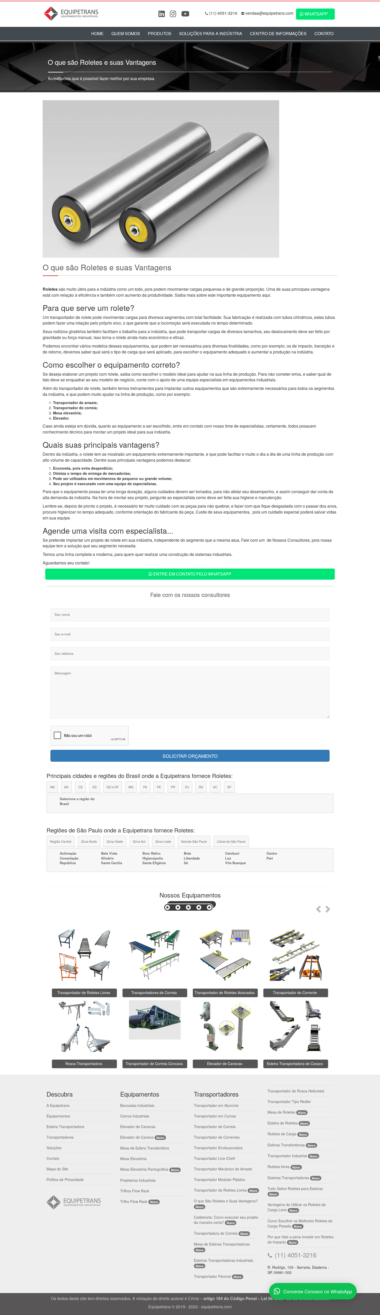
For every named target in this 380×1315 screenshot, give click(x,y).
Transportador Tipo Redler (289, 1101)
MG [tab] (130, 787)
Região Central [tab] (60, 841)
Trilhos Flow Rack (134, 1190)
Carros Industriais (134, 1116)
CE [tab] (80, 787)
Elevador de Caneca (137, 1137)
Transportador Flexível (213, 1276)
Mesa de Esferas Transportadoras (222, 1244)
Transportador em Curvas (215, 1116)
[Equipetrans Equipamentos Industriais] (73, 12)
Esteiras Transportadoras (288, 1177)
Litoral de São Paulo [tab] (231, 841)
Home (97, 33)
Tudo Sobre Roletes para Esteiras (295, 1188)
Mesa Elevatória (133, 1158)
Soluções (54, 1147)
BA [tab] (66, 787)
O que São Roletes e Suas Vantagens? (226, 1200)
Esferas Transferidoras (286, 1144)
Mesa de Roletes (281, 1112)
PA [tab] (145, 787)
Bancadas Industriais (137, 1105)
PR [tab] (173, 787)
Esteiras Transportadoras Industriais (223, 1260)
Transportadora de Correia (216, 1233)
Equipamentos (58, 1116)
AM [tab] (52, 787)
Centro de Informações (278, 33)
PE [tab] (159, 787)
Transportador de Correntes (217, 1137)
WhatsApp (315, 14)
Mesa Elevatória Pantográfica (144, 1169)
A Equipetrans (58, 1105)
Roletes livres (279, 1166)
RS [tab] (201, 787)
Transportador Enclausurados (218, 1147)
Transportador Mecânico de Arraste (223, 1168)
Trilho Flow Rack (133, 1201)
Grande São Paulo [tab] (194, 841)
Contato (323, 33)
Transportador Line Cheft (214, 1158)
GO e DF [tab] (113, 787)
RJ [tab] (187, 787)
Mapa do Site (57, 1168)
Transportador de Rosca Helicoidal (296, 1090)
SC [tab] (215, 787)
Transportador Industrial (287, 1155)
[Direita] (329, 907)
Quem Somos (125, 33)
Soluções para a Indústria (210, 33)
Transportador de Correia (214, 1126)
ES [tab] (95, 787)
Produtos (159, 33)
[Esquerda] (318, 907)
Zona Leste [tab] (163, 841)
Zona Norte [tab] (89, 841)
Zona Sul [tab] (139, 841)
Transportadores (60, 1137)
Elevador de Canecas (137, 1126)
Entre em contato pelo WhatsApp (191, 574)
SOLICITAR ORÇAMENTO (190, 755)
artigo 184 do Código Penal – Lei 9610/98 (243, 1298)
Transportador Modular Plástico (219, 1179)
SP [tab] (229, 787)
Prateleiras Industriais (138, 1180)
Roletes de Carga (282, 1133)
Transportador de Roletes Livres (220, 1190)
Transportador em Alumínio (216, 1105)
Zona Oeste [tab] (115, 841)
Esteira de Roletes (283, 1122)
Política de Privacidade (65, 1179)
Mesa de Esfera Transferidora (144, 1148)
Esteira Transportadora (65, 1126)
